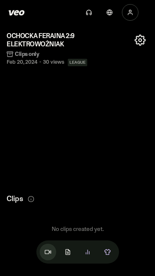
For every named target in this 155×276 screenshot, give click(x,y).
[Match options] (140, 40)
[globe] (109, 12)
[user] (130, 12)
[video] (48, 252)
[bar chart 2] (87, 252)
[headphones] (89, 12)
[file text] (68, 252)
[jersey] (107, 252)
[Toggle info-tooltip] (31, 199)
